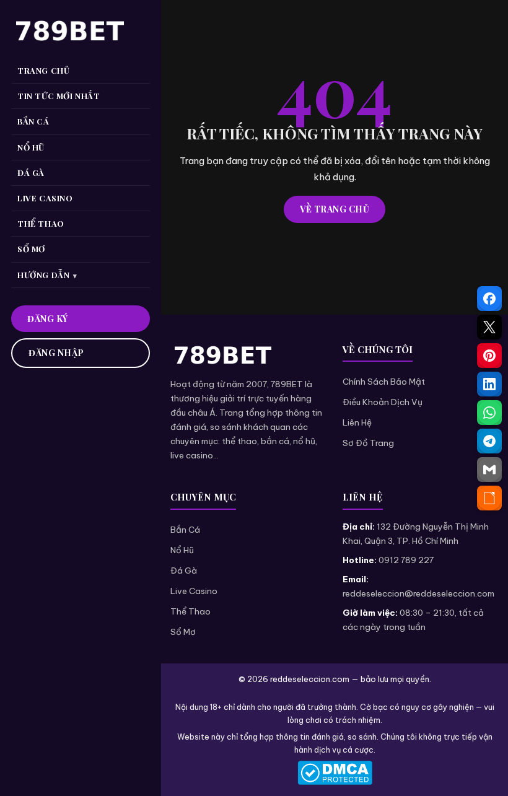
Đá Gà (183, 570)
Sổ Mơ (183, 631)
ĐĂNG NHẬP (56, 353)
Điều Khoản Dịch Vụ (383, 402)
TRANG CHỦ (43, 70)
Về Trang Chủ (334, 209)
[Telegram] (489, 441)
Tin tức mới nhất (58, 95)
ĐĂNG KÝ (47, 319)
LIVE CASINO (45, 198)
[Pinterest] (489, 355)
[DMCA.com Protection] (334, 773)
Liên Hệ (357, 422)
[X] (489, 327)
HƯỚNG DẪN (43, 274)
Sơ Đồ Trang (368, 442)
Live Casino (193, 591)
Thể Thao (190, 611)
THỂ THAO (40, 223)
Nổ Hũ (182, 550)
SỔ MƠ (31, 248)
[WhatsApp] (489, 412)
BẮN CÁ (33, 121)
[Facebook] (489, 298)
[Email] (489, 469)
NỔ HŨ (31, 147)
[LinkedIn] (489, 384)
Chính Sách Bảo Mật (384, 381)
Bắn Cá (185, 529)
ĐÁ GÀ (31, 172)
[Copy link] (489, 498)
